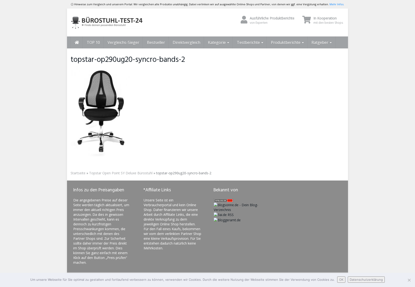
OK (341, 279)
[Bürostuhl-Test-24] (114, 22)
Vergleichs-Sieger (123, 42)
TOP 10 (93, 42)
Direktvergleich (186, 42)
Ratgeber (320, 42)
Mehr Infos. (337, 4)
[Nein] (409, 280)
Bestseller (156, 42)
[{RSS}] (224, 214)
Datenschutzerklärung (366, 279)
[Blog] (227, 219)
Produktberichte (286, 42)
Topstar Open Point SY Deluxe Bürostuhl (121, 173)
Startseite (78, 173)
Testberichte (249, 42)
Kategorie (217, 42)
